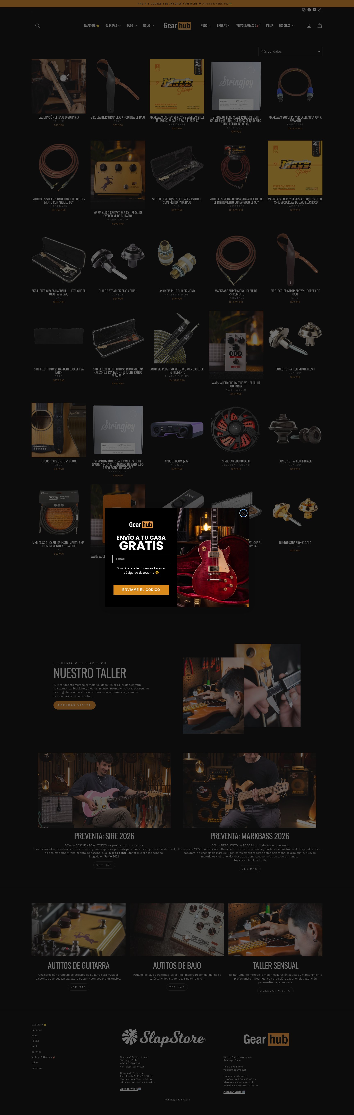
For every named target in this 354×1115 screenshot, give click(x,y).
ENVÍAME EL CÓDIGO (141, 590)
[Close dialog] (243, 513)
